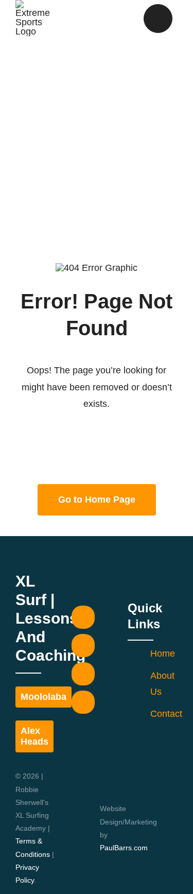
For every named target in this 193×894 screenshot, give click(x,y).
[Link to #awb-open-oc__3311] (158, 18)
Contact (166, 714)
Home (162, 653)
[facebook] (83, 617)
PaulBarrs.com (124, 848)
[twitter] (83, 645)
